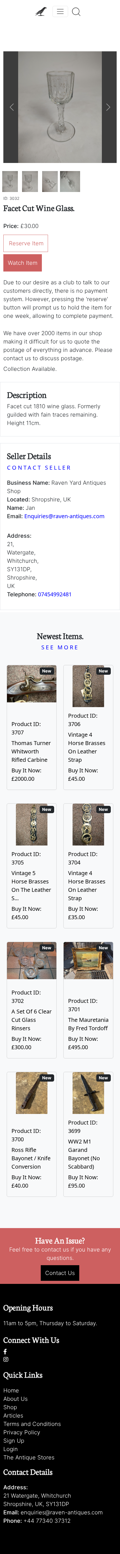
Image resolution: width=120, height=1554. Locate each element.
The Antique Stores (28, 1457)
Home (11, 1390)
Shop (10, 1407)
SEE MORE (60, 647)
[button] (11, 107)
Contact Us (60, 1273)
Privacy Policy (21, 1432)
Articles (13, 1415)
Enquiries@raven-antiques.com (64, 516)
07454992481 (55, 594)
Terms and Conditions (32, 1424)
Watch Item (22, 263)
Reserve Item (26, 243)
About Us (15, 1399)
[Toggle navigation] (60, 11)
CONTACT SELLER (39, 467)
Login (10, 1449)
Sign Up (13, 1440)
